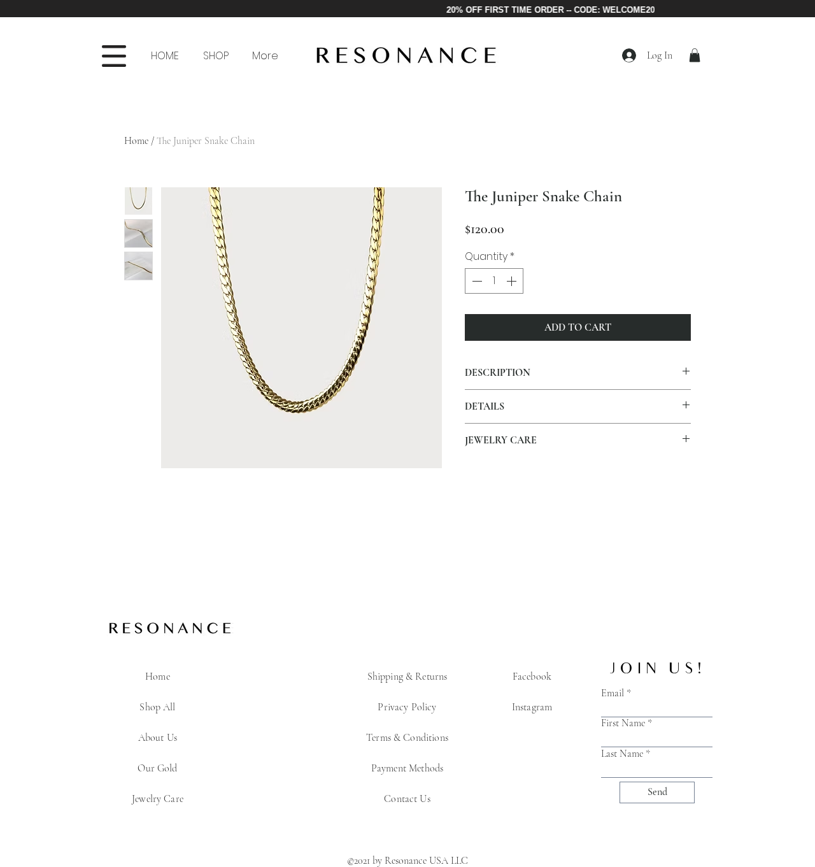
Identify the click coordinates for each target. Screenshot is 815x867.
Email (612, 693)
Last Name (622, 754)
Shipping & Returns (407, 676)
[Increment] (512, 281)
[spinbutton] (494, 281)
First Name (623, 723)
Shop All (157, 707)
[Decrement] (476, 281)
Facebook (532, 676)
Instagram (532, 707)
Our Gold (157, 768)
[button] (215, 56)
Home (136, 140)
